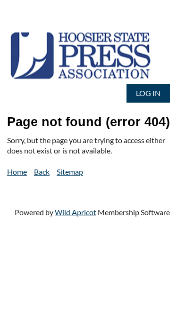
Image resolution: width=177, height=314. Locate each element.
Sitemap (70, 171)
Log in (148, 93)
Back (42, 171)
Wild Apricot (75, 212)
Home (17, 171)
